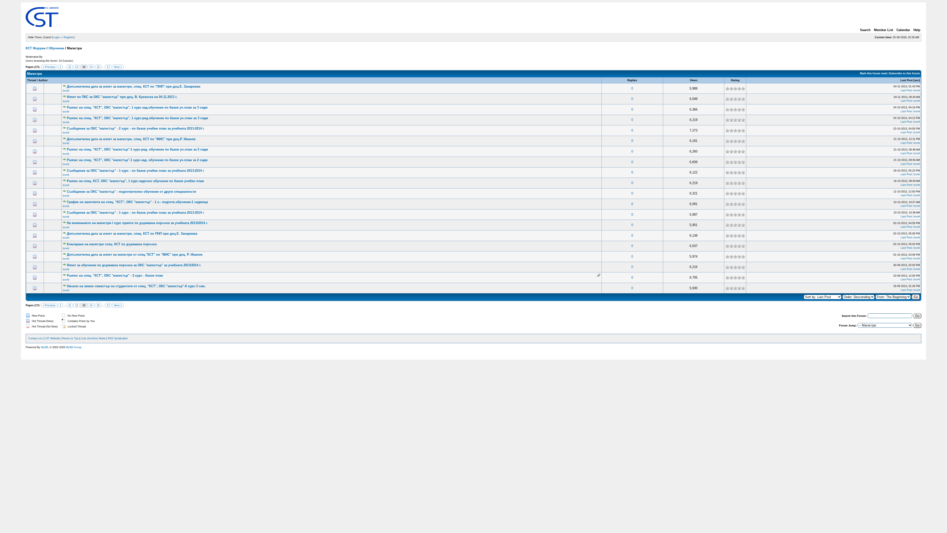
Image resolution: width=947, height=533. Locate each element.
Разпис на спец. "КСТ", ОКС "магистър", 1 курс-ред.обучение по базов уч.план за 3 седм (137, 118)
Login (56, 37)
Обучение (56, 48)
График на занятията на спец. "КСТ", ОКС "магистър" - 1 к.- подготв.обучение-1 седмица (137, 202)
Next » (118, 66)
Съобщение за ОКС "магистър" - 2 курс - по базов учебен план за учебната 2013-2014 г (135, 128)
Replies (632, 80)
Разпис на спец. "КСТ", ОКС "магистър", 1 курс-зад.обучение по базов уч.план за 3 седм (137, 107)
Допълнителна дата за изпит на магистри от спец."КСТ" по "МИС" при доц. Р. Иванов (134, 254)
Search (865, 30)
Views (693, 80)
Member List (883, 30)
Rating (735, 80)
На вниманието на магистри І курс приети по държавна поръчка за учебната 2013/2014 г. (137, 223)
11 (69, 66)
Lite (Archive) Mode (94, 338)
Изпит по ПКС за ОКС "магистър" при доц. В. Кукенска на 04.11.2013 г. (122, 97)
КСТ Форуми (36, 48)
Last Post (906, 80)
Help (916, 30)
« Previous (49, 66)
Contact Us (35, 338)
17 (108, 66)
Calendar (903, 30)
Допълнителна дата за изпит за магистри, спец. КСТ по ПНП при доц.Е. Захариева (132, 233)
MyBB (44, 347)
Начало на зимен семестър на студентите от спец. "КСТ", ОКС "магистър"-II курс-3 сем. (136, 286)
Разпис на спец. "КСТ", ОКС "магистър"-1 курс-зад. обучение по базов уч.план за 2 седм (137, 160)
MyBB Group (73, 347)
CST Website (52, 338)
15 (98, 66)
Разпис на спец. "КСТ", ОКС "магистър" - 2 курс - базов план (115, 275)
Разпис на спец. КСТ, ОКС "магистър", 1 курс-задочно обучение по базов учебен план (135, 181)
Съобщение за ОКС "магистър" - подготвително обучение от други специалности (131, 191)
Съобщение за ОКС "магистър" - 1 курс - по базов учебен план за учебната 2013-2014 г (135, 170)
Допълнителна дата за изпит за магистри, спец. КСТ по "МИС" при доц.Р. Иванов (131, 139)
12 (76, 66)
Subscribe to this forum (904, 73)
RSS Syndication (118, 338)
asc (916, 80)
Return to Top (70, 338)
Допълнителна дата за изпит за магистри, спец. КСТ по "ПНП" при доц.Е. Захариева (133, 86)
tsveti (66, 90)
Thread (31, 80)
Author (43, 80)
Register (69, 37)
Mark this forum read (873, 73)
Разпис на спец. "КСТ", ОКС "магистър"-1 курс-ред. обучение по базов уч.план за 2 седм (137, 149)
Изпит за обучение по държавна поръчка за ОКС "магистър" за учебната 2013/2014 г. (134, 265)
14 (91, 66)
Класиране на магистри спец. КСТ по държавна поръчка (112, 244)
